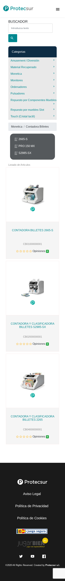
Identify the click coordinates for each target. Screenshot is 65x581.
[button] (7, 194)
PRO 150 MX (27, 146)
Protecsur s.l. (52, 565)
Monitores (17, 80)
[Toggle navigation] (57, 8)
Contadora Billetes (37, 126)
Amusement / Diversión (25, 60)
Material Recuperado (23, 67)
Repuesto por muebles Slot (27, 109)
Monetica (16, 73)
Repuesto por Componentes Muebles (34, 100)
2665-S (23, 139)
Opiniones (39, 251)
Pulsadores (18, 93)
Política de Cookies (32, 518)
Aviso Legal (32, 494)
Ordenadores (19, 86)
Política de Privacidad (31, 506)
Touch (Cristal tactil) (23, 116)
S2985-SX (25, 152)
